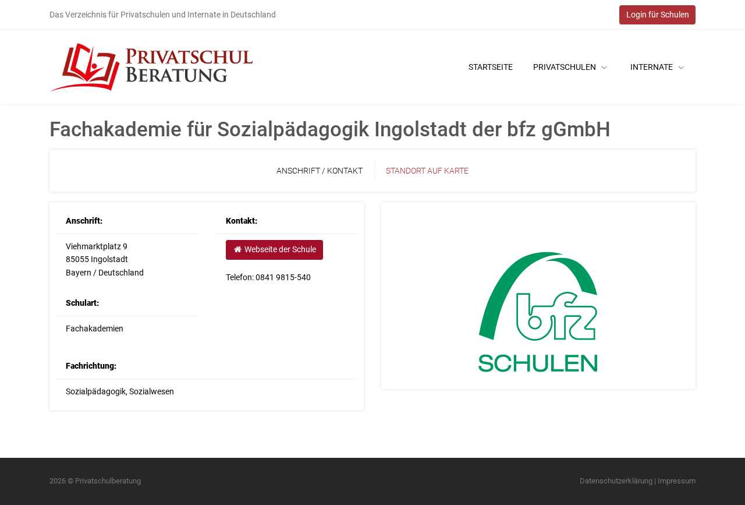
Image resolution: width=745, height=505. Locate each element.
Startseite (491, 67)
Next (707, 296)
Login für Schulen (657, 14)
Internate (652, 67)
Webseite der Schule (279, 249)
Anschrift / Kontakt (319, 170)
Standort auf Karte (427, 170)
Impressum (677, 480)
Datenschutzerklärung (616, 480)
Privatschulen (565, 67)
